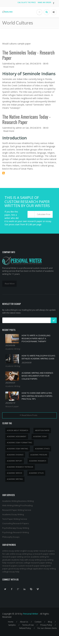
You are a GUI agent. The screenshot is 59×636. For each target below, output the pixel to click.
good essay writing (17, 568)
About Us (24, 621)
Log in (54, 12)
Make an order (44, 2)
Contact (38, 621)
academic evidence (15, 455)
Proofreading (26, 505)
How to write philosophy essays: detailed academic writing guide (39, 357)
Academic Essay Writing (13, 514)
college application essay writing (41, 568)
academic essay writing (17, 448)
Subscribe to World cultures (3, 173)
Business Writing (26, 501)
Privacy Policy (46, 625)
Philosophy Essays (11, 537)
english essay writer (29, 550)
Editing (17, 505)
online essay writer (11, 550)
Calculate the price (27, 2)
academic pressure (38, 455)
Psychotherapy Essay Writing (15, 528)
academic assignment (16, 436)
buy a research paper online (42, 553)
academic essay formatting (19, 442)
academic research (37, 461)
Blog (50, 621)
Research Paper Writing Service (16, 510)
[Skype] (31, 589)
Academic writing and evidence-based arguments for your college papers (38, 375)
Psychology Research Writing (15, 532)
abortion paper (42, 430)
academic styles (36, 473)
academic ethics (42, 448)
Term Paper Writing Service (14, 519)
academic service (14, 473)
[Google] (18, 589)
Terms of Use (28, 625)
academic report (14, 461)
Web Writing (7, 505)
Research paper (12, 406)
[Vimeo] (38, 589)
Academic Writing (12, 349)
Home (10, 621)
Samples (12, 625)
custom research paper (29, 565)
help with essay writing (30, 559)
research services (15, 562)
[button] (40, 214)
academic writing (15, 479)
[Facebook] (12, 589)
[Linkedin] (25, 589)
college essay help (10, 571)
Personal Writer (30, 613)
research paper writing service (16, 556)
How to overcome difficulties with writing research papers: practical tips (37, 396)
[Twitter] (5, 589)
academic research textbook (20, 467)
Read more (8, 66)
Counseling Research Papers (15, 523)
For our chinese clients (47, 628)
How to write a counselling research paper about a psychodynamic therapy (36, 338)
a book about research (17, 430)
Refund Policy (25, 628)
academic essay (40, 436)
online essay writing (19, 553)
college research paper (34, 562)
